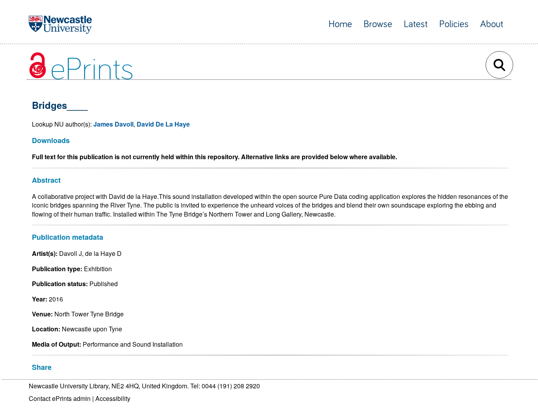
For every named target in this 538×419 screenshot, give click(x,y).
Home (340, 24)
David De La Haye (163, 124)
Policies (454, 24)
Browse (378, 24)
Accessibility (112, 398)
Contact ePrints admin (60, 398)
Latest (416, 24)
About (491, 24)
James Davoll (113, 124)
